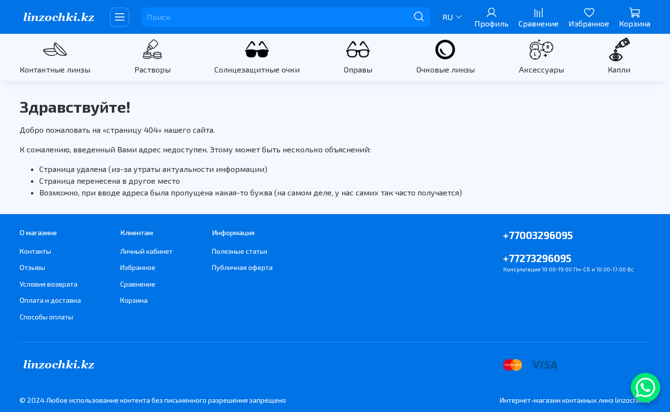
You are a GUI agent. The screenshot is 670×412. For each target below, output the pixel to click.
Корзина (134, 300)
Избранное (137, 267)
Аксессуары (541, 69)
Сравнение (137, 284)
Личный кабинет (146, 251)
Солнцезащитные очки (257, 69)
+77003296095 (538, 235)
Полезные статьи (239, 251)
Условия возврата (48, 284)
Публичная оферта (242, 267)
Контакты (35, 251)
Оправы (358, 69)
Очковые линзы (445, 69)
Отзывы (32, 267)
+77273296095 (537, 258)
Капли (619, 69)
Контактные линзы (55, 69)
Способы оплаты (46, 317)
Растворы (152, 69)
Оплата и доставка (50, 300)
